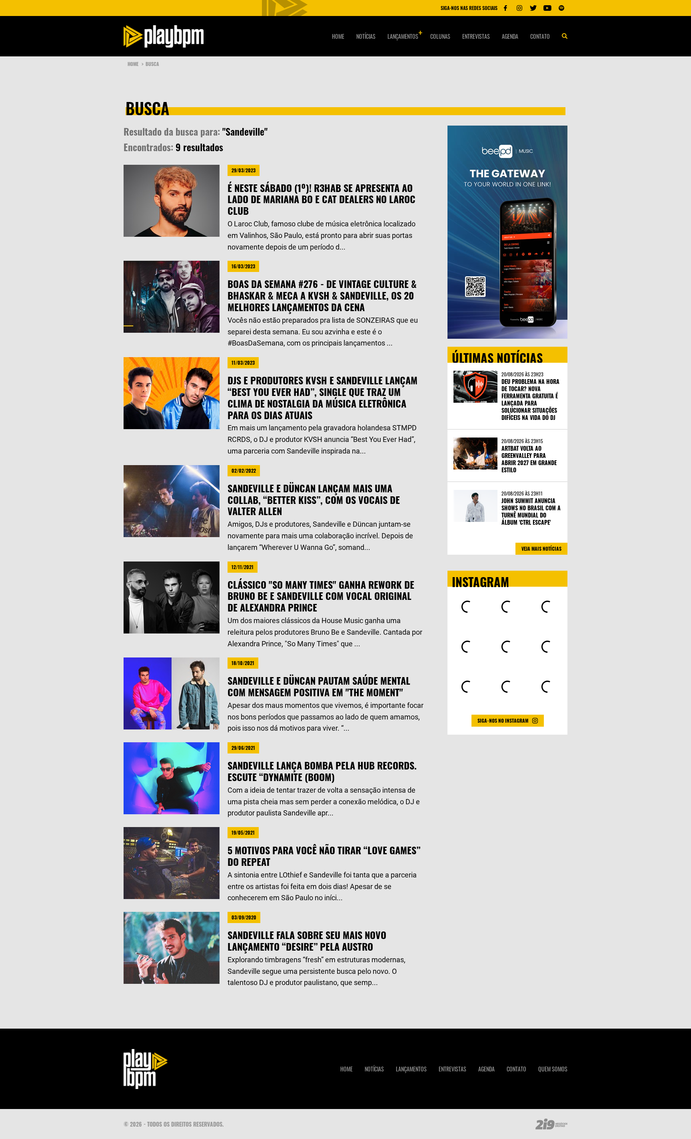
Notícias (365, 36)
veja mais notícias (541, 548)
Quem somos (552, 1069)
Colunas (440, 36)
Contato (540, 36)
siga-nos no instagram (502, 720)
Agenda (510, 36)
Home (338, 36)
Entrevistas (476, 36)
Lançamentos (402, 36)
